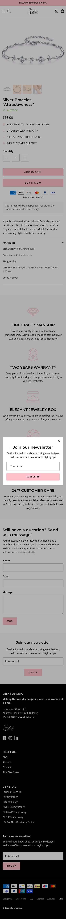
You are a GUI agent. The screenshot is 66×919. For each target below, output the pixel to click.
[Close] (58, 439)
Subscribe (33, 475)
